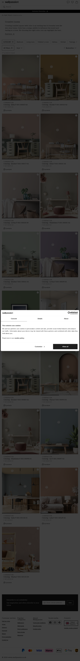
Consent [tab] (14, 318)
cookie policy (19, 338)
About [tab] (66, 318)
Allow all (65, 346)
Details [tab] (40, 318)
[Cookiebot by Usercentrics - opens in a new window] (69, 313)
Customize (38, 346)
